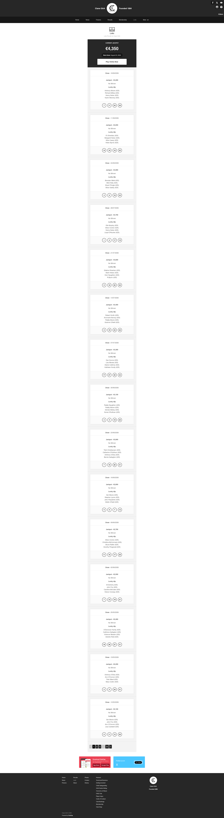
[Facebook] (213, 2)
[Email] (221, 2)
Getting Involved (100, 783)
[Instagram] (221, 7)
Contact (87, 780)
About (75, 783)
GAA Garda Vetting (101, 788)
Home (77, 20)
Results (110, 20)
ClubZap (70, 815)
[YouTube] (217, 7)
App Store (96, 765)
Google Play (105, 765)
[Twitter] (217, 2)
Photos (87, 777)
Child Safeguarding (101, 785)
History (87, 783)
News (87, 20)
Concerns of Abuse (101, 791)
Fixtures (98, 20)
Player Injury (99, 796)
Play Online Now (112, 62)
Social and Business (102, 780)
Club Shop (99, 807)
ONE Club (99, 793)
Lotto (134, 20)
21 (107, 746)
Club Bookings (100, 801)
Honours (98, 777)
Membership (123, 20)
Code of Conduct (101, 799)
